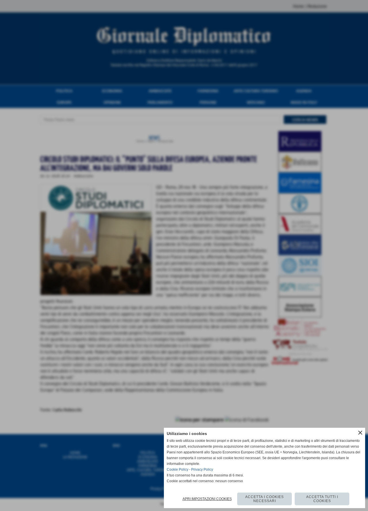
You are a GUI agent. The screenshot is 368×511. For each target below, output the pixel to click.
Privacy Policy (202, 470)
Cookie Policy (177, 470)
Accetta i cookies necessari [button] (264, 499)
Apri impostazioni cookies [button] (207, 499)
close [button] (360, 432)
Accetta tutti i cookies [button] (322, 499)
